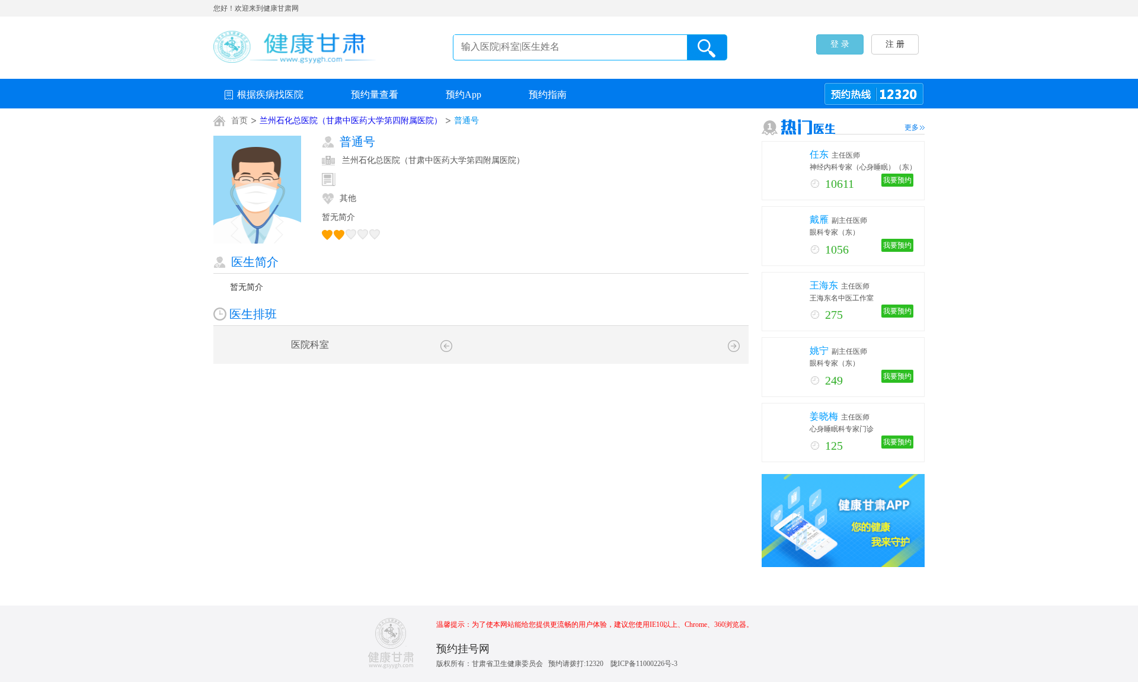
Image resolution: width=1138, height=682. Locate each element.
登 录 (839, 44)
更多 (911, 127)
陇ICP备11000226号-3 (643, 663)
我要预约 (897, 180)
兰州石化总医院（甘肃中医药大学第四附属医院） (351, 120)
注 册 (895, 44)
